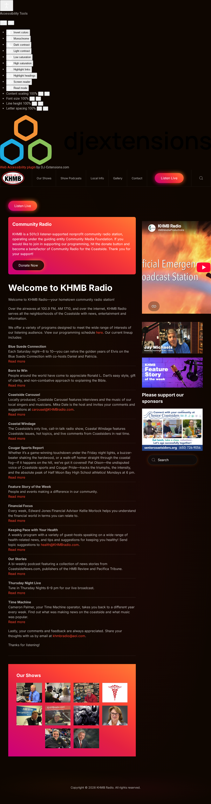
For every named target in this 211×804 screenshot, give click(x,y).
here (99, 332)
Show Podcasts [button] (71, 178)
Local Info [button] (97, 178)
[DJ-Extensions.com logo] (105, 140)
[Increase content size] (47, 94)
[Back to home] (16, 178)
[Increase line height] (40, 103)
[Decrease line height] (34, 103)
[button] (201, 178)
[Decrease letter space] (39, 108)
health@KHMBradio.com (60, 545)
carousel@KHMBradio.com (53, 409)
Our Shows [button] (44, 178)
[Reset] (3, 22)
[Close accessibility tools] (11, 23)
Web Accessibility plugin (18, 167)
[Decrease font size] (32, 99)
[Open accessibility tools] (6, 5)
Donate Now (28, 265)
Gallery (117, 178)
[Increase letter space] (45, 108)
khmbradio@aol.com (69, 636)
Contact (137, 178)
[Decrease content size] (40, 94)
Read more (16, 361)
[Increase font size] (38, 99)
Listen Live (169, 178)
